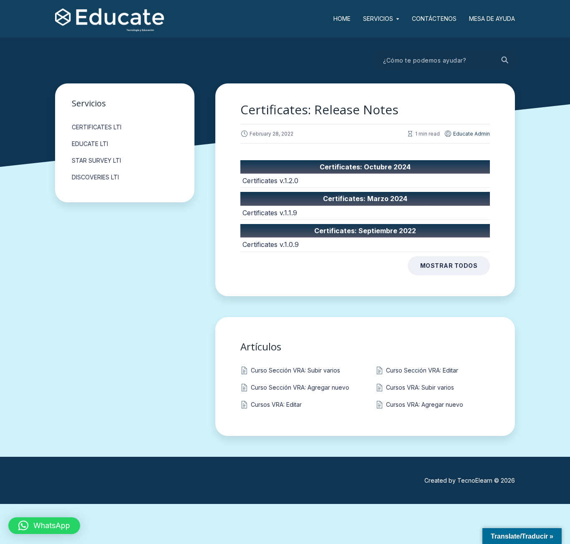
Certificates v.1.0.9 (270, 244)
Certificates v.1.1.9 (269, 213)
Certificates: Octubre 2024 (365, 167)
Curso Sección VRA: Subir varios (295, 370)
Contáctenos (434, 18)
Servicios (378, 18)
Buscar (504, 60)
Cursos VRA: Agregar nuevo (424, 404)
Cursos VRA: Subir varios (420, 387)
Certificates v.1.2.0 (270, 180)
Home (342, 18)
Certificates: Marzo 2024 (365, 198)
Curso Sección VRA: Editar (422, 370)
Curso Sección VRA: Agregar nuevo (300, 387)
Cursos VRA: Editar (276, 404)
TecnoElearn (474, 480)
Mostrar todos (449, 265)
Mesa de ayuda (492, 18)
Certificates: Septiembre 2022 (365, 231)
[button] (44, 525)
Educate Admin (471, 134)
